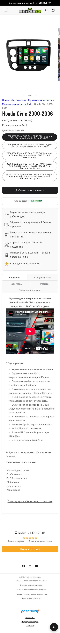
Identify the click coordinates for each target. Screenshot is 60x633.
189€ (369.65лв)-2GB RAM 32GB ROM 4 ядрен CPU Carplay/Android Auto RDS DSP (30, 145)
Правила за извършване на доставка (31, 594)
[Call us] (54, 627)
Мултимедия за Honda (40, 100)
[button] (6, 10)
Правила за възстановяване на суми (31, 581)
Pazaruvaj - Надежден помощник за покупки (30, 621)
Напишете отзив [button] (30, 549)
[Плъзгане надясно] (36, 95)
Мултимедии (19, 100)
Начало (6, 100)
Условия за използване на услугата (31, 590)
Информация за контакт (32, 598)
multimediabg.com (33, 577)
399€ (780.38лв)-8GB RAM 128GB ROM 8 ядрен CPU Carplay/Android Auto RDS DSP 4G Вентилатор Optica (29, 176)
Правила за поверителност (31, 585)
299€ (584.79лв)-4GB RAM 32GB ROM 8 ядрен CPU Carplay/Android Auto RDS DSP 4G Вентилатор (30, 155)
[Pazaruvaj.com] (30, 613)
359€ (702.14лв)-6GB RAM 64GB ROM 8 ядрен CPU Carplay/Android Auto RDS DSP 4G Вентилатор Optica (30, 166)
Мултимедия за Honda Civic (17, 104)
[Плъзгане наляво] (23, 95)
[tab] (14, 277)
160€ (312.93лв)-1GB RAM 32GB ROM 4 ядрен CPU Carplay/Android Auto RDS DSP (30, 137)
